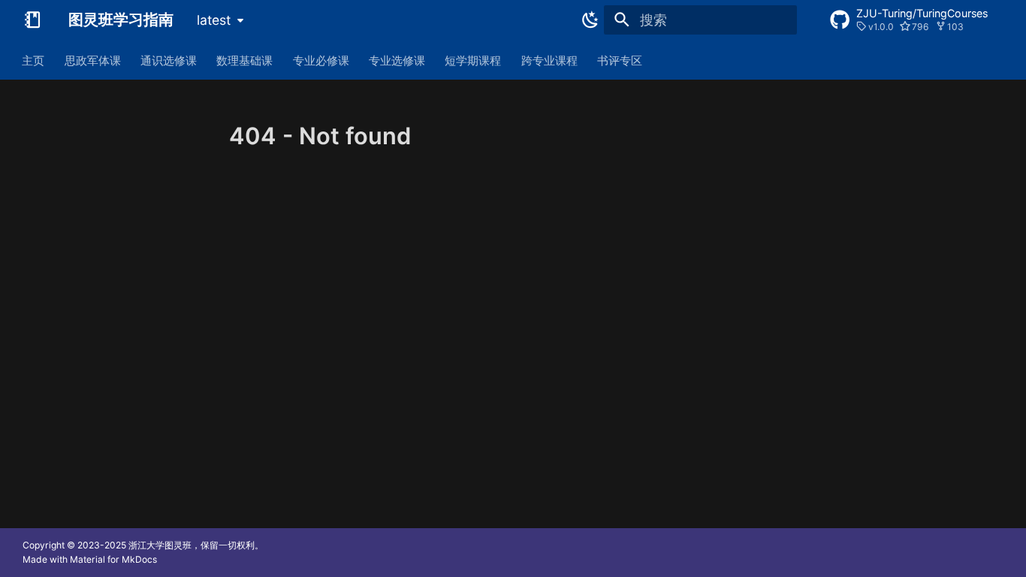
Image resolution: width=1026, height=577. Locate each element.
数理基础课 (245, 60)
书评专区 (620, 60)
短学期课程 (473, 60)
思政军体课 (93, 60)
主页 (34, 60)
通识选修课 (168, 60)
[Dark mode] (587, 19)
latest (214, 20)
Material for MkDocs (113, 559)
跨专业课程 (549, 60)
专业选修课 (397, 60)
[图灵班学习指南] (32, 19)
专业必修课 (321, 60)
